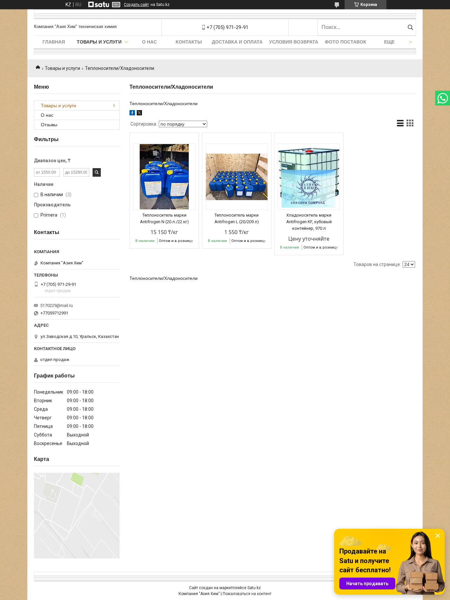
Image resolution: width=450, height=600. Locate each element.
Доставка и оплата (237, 42)
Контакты (189, 42)
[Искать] (410, 27)
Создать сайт (136, 4)
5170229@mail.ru (56, 305)
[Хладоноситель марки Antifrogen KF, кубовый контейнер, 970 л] (309, 176)
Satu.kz (254, 587)
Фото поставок (345, 42)
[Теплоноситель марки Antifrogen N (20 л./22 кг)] (164, 176)
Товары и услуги (99, 42)
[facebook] (132, 113)
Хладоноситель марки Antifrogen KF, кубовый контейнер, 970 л (309, 222)
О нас (149, 42)
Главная (53, 42)
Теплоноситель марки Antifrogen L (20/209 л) (236, 218)
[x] (139, 113)
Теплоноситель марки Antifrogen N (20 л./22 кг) (164, 218)
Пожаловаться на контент (247, 593)
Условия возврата (293, 42)
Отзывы (49, 124)
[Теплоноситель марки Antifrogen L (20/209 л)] (237, 176)
